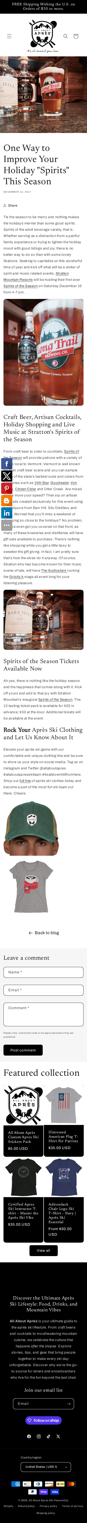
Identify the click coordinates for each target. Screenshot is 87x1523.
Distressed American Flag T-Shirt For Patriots (63, 1137)
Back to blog (47, 932)
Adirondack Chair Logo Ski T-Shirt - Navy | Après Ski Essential (62, 1213)
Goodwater (59, 483)
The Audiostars (54, 570)
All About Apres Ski (41, 1500)
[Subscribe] (69, 1403)
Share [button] (13, 205)
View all (43, 1250)
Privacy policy (49, 1506)
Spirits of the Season (20, 286)
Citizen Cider (25, 489)
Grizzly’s (16, 577)
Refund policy (26, 1506)
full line (25, 781)
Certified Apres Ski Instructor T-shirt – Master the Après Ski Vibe (23, 1211)
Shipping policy (45, 1513)
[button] (9, 36)
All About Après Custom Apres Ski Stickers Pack (23, 1137)
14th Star (41, 483)
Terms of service (72, 1506)
